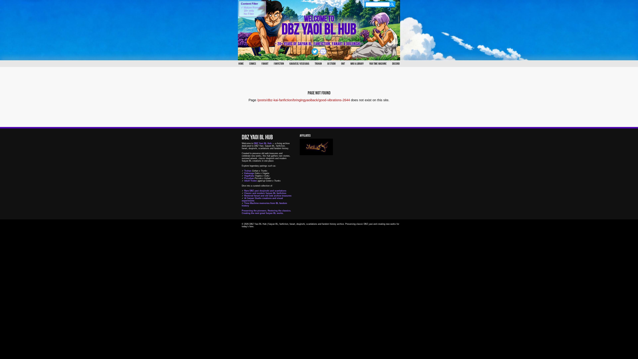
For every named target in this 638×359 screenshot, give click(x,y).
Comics (252, 63)
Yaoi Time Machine (378, 63)
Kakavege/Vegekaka (299, 63)
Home (241, 63)
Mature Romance (252, 7)
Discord (396, 63)
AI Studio (331, 63)
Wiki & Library (357, 63)
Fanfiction (279, 63)
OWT (343, 63)
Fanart (265, 63)
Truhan (318, 63)
